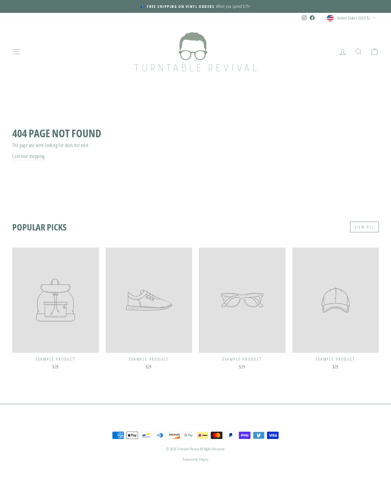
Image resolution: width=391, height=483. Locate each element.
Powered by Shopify (195, 459)
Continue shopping (28, 156)
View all (364, 227)
